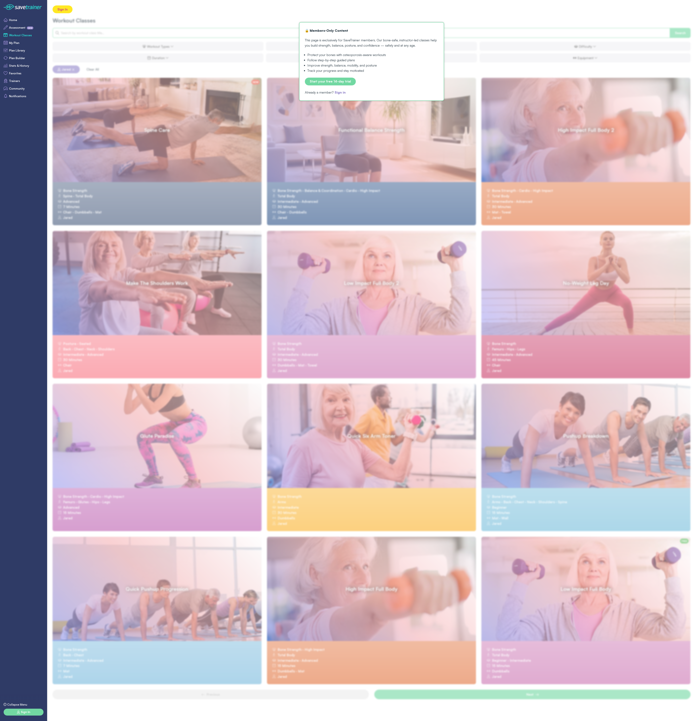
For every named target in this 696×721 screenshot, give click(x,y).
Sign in (340, 92)
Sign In (62, 9)
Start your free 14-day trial (330, 81)
